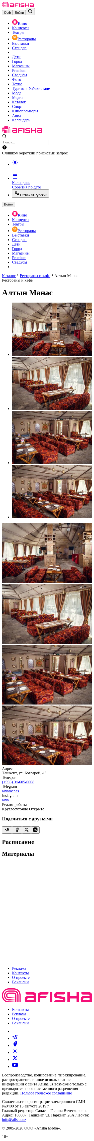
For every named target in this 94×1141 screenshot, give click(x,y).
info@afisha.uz (14, 1119)
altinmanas (10, 791)
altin (5, 800)
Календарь (21, 120)
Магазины (21, 66)
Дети (16, 57)
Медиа (17, 97)
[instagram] (15, 1052)
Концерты (20, 28)
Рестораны (27, 39)
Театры (18, 32)
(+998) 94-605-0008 (18, 782)
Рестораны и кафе (35, 276)
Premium (19, 70)
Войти (19, 13)
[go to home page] (18, 6)
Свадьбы (19, 75)
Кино (22, 23)
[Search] (30, 11)
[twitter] (15, 1059)
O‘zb (7, 13)
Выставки (20, 43)
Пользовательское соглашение (46, 1093)
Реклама (19, 968)
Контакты (20, 973)
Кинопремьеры (25, 111)
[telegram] (15, 1038)
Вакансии (20, 982)
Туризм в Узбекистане (31, 88)
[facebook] (15, 1045)
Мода (16, 93)
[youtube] (15, 1066)
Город (17, 61)
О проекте (21, 977)
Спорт (17, 106)
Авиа (16, 115)
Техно (17, 84)
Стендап (19, 48)
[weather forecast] (52, 167)
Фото (16, 79)
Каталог (19, 102)
